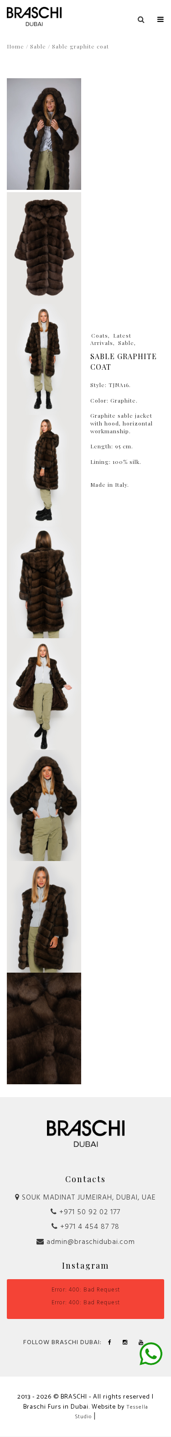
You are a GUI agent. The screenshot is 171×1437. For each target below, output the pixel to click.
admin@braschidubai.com (89, 1242)
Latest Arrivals (110, 339)
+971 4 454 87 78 (88, 1227)
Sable (38, 46)
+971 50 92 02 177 (88, 1212)
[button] (160, 17)
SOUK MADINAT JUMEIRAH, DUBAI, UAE (88, 1198)
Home (15, 46)
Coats (99, 335)
